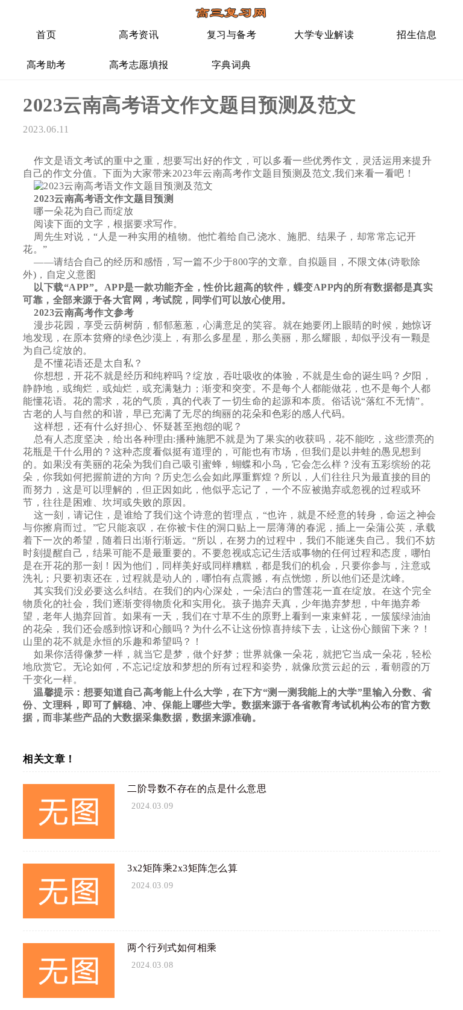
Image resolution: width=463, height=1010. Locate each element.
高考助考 (46, 65)
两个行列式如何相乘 (172, 948)
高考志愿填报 (139, 65)
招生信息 (416, 35)
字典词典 (231, 65)
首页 (46, 35)
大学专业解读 (324, 35)
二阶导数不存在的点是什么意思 (196, 788)
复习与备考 (232, 35)
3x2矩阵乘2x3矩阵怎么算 (182, 868)
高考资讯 (139, 35)
